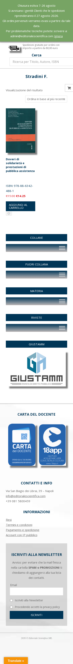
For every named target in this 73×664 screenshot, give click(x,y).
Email (13, 585)
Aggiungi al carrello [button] (18, 206)
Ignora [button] (58, 36)
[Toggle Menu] (62, 248)
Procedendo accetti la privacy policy (37, 607)
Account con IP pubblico (21, 535)
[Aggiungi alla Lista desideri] (9, 214)
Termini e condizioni (19, 525)
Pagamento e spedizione (22, 530)
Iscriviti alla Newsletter (28, 600)
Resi (9, 520)
